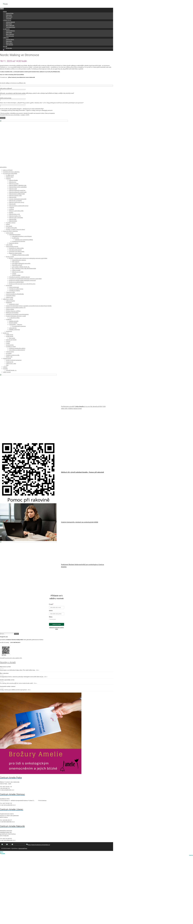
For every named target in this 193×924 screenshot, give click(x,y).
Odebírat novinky (56, 624)
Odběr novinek (7, 372)
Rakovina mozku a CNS (15, 216)
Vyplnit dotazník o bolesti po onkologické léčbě (79, 522)
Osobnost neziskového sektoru (17, 348)
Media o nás (9, 356)
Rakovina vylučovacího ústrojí (16, 202)
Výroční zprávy (10, 345)
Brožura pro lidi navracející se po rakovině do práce (22, 283)
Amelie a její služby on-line (7, 680)
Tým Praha (8, 18)
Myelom (11, 212)
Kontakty (5, 368)
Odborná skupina (10, 300)
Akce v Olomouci (10, 34)
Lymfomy (11, 209)
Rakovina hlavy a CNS (14, 214)
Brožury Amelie (10, 256)
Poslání (8, 343)
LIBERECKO (6, 37)
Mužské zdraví (9, 177)
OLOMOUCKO (6, 29)
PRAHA (5, 11)
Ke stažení (8, 353)
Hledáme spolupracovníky (12, 355)
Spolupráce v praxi (14, 304)
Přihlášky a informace (14, 329)
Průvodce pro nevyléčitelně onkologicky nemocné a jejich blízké (25, 278)
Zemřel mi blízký (16, 275)
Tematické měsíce (10, 295)
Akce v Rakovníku (10, 25)
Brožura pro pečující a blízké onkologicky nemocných (22, 280)
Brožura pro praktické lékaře (16, 282)
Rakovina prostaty (13, 183)
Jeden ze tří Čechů (7, 170)
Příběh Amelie (9, 334)
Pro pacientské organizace (19, 326)
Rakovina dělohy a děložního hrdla (17, 185)
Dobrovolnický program (12, 246)
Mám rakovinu (15, 261)
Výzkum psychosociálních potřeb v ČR (15, 307)
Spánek (8, 224)
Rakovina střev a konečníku (16, 217)
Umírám (14, 273)
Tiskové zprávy (10, 351)
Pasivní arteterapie (14, 287)
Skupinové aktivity (13, 243)
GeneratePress (23, 848)
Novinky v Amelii (8, 662)
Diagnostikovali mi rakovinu (19, 260)
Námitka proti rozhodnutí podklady (24, 239)
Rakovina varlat (13, 188)
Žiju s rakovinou (4, 673)
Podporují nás (9, 362)
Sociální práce (15, 238)
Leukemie (11, 207)
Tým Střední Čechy (10, 27)
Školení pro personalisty (12, 312)
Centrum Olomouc (10, 30)
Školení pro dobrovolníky (15, 253)
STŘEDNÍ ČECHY (7, 20)
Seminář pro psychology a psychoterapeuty (17, 314)
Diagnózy (8, 178)
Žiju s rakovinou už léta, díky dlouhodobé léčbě (24, 268)
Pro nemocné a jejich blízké (10, 173)
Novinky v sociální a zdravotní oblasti (15, 229)
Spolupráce (9, 302)
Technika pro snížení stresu (16, 289)
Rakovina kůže (12, 197)
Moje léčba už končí (17, 265)
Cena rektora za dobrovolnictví (17, 350)
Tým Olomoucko (10, 36)
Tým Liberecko (9, 44)
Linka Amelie (9, 244)
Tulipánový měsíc (10, 292)
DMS (7, 365)
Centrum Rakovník (10, 22)
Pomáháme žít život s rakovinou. (11, 171)
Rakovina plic (12, 204)
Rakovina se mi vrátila (17, 272)
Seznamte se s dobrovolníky (16, 248)
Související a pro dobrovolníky (16, 251)
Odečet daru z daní (11, 363)
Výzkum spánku (10, 309)
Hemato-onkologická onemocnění (17, 199)
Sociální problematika (11, 227)
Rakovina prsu (12, 182)
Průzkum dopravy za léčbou (13, 311)
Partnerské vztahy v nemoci (7, 686)
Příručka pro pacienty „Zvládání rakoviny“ (19, 277)
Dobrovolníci (9, 15)
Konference (9, 331)
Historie (8, 341)
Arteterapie (9, 285)
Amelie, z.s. (6, 333)
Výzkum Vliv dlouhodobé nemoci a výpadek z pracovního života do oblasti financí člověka (28, 306)
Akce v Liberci (9, 43)
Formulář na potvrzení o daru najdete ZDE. (11, 658)
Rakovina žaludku (13, 180)
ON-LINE (5, 46)
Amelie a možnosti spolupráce (13, 360)
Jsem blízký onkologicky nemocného (21, 263)
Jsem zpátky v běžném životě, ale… (21, 267)
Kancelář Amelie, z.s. (11, 370)
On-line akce (9, 48)
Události (5, 367)
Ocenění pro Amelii (11, 346)
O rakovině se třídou (14, 317)
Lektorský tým (13, 328)
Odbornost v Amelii (8, 299)
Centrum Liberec (10, 39)
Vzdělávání (8, 319)
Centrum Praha (9, 13)
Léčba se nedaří (16, 270)
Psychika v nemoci (10, 222)
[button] (3, 167)
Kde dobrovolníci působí (15, 250)
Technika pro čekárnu (14, 290)
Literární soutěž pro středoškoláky (15, 294)
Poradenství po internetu (18, 241)
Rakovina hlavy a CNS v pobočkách (18, 187)
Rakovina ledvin (13, 221)
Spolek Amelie (9, 336)
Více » (37, 670)
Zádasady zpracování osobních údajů (56, 628)
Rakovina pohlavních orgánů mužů (17, 192)
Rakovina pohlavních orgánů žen (17, 190)
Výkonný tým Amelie (11, 339)
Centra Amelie (9, 233)
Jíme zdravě (9, 226)
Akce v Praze (9, 16)
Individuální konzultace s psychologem (22, 236)
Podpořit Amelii (7, 358)
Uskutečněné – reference (15, 324)
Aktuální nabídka (13, 322)
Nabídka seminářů (13, 321)
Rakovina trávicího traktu (15, 195)
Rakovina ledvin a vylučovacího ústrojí (18, 205)
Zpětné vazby (9, 297)
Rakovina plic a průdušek (15, 200)
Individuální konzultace (15, 234)
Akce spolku (12, 338)
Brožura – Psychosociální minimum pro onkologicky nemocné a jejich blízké (28, 258)
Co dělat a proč (10, 175)
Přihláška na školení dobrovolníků (20, 255)
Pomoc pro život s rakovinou (10, 231)
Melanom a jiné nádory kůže (16, 210)
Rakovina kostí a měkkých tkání (17, 194)
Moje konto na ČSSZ (5, 666)
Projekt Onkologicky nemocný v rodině (16, 316)
